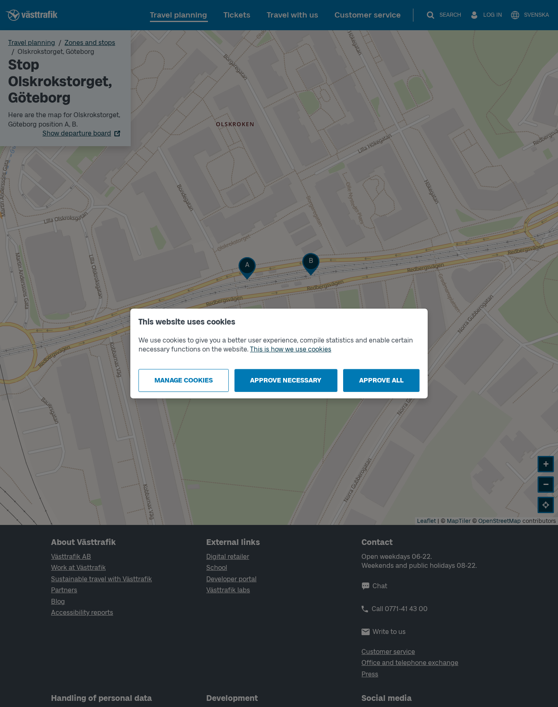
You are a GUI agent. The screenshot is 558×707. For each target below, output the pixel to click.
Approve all (381, 380)
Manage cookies (183, 380)
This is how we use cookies (290, 349)
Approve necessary (285, 380)
